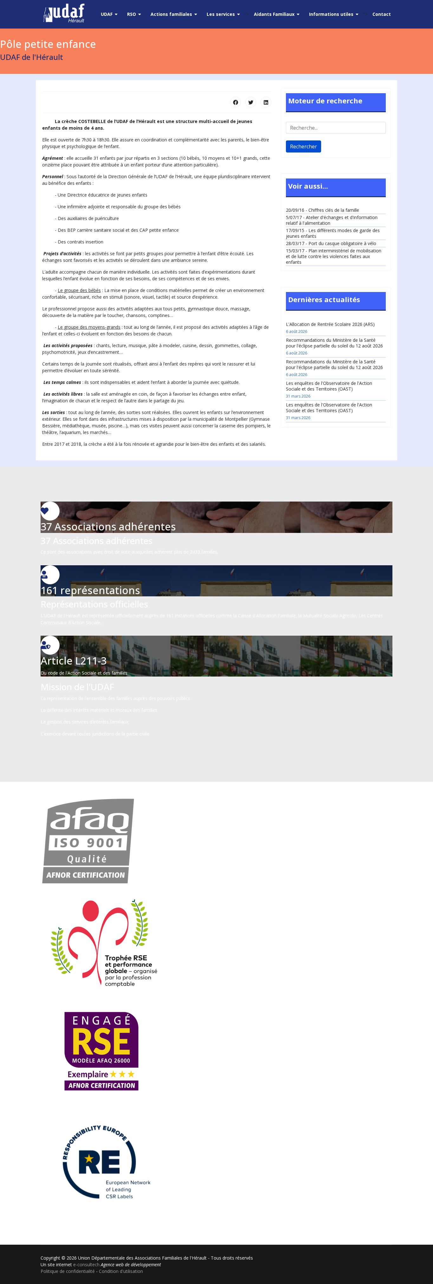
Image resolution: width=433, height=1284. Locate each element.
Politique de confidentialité (68, 1271)
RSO (131, 14)
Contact (381, 14)
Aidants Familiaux (274, 14)
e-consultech (86, 1264)
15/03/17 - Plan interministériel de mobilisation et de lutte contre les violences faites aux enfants (333, 256)
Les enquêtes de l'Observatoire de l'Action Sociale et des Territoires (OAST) (329, 389)
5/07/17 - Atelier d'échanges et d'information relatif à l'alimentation (332, 220)
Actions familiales (171, 14)
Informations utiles (331, 14)
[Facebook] (235, 102)
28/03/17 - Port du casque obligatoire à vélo (331, 243)
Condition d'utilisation (121, 1271)
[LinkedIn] (266, 102)
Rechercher (303, 146)
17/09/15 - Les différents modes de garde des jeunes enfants (333, 233)
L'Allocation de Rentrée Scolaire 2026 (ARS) (330, 327)
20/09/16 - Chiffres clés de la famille (322, 210)
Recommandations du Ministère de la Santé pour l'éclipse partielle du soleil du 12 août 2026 (334, 346)
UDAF (107, 14)
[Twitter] (250, 102)
